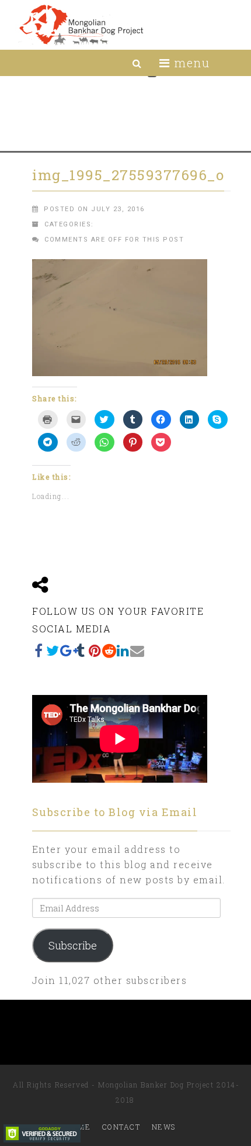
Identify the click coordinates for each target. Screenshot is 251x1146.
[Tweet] (53, 650)
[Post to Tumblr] (81, 650)
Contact (121, 1126)
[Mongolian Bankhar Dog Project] (81, 25)
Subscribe (72, 945)
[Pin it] (95, 650)
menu (190, 62)
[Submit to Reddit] (109, 650)
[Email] (137, 650)
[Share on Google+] (67, 650)
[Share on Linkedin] (123, 650)
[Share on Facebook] (39, 650)
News (164, 1126)
